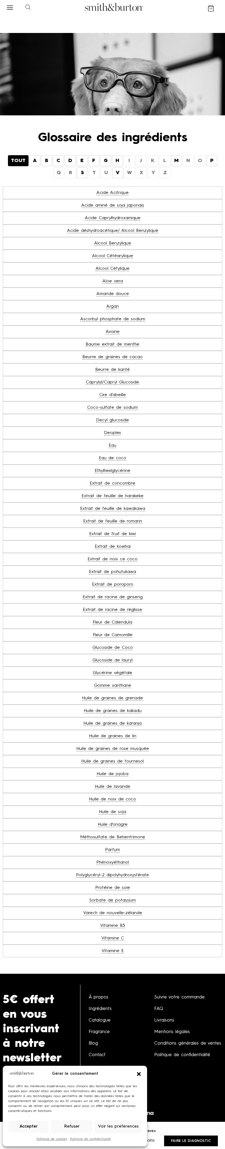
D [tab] (70, 160)
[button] (139, 1074)
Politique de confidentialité (90, 1139)
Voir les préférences (118, 1127)
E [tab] (81, 160)
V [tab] (118, 172)
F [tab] (93, 160)
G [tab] (106, 160)
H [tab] (117, 160)
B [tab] (46, 160)
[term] (112, 193)
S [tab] (82, 172)
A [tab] (35, 160)
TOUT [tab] (18, 160)
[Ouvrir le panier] (210, 8)
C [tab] (58, 160)
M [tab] (176, 160)
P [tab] (211, 160)
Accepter (28, 1127)
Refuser (72, 1127)
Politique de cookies (51, 1139)
